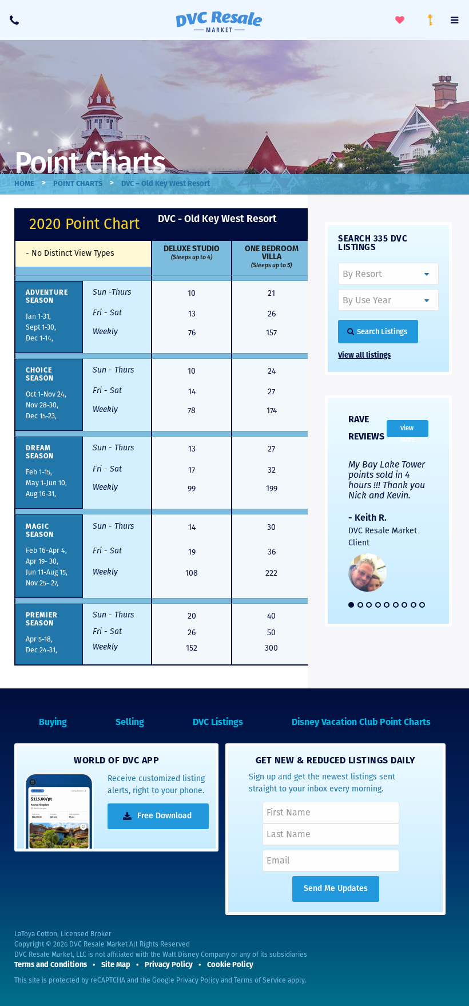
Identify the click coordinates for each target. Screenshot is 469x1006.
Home (24, 184)
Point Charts (77, 184)
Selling (130, 722)
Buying (53, 722)
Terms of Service (260, 980)
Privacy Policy (197, 980)
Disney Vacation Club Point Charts (361, 722)
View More (407, 431)
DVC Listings (218, 722)
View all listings (364, 355)
